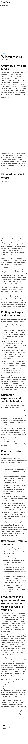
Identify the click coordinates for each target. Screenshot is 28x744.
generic (3, 53)
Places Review (6, 2)
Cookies (5, 725)
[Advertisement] (14, 28)
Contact (5, 728)
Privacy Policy (6, 727)
